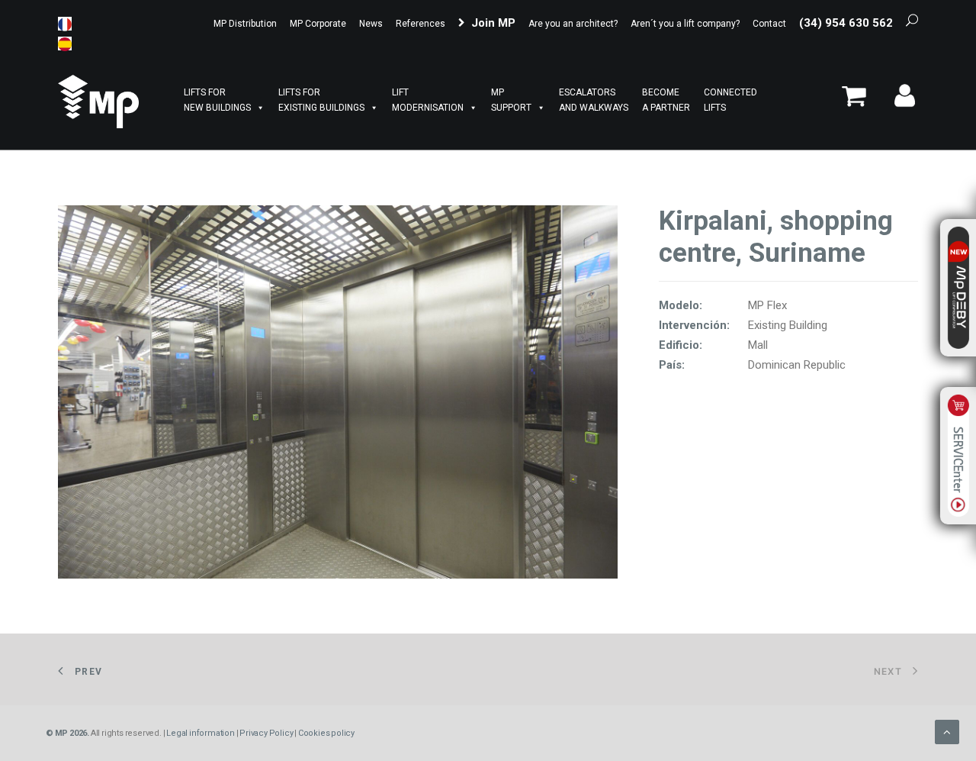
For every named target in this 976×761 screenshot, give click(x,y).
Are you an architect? (573, 23)
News (371, 23)
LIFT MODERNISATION (428, 100)
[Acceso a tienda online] (859, 102)
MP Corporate (318, 23)
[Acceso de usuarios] (899, 102)
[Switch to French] (65, 24)
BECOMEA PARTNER (666, 100)
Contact (769, 23)
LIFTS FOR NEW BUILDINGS (217, 100)
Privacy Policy (266, 733)
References (420, 23)
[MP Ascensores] (98, 101)
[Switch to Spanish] (65, 43)
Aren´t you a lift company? (685, 23)
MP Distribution (245, 23)
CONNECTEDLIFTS (730, 100)
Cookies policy (326, 733)
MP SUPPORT (511, 100)
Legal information (200, 733)
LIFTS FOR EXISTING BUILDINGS (321, 100)
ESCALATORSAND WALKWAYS (593, 100)
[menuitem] (247, 24)
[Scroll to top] (947, 731)
